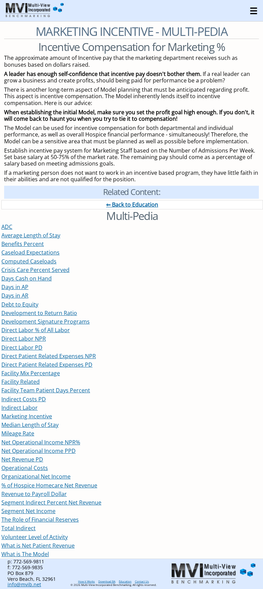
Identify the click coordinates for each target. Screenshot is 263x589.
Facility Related (20, 381)
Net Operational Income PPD (38, 451)
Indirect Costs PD (23, 399)
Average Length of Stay (30, 235)
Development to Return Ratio (39, 313)
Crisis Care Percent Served (35, 270)
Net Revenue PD (22, 459)
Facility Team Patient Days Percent (45, 390)
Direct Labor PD (21, 347)
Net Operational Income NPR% (40, 442)
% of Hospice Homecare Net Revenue (49, 485)
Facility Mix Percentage (30, 373)
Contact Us (142, 581)
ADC (6, 227)
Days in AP (14, 287)
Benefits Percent (22, 244)
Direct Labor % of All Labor (35, 330)
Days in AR (14, 295)
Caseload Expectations (30, 252)
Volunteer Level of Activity (34, 537)
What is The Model (25, 554)
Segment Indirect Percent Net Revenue (51, 502)
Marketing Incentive (26, 416)
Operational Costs (24, 468)
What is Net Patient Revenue (38, 545)
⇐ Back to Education (132, 204)
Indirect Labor (19, 407)
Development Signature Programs (45, 321)
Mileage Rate (17, 433)
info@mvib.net (24, 584)
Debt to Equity (19, 304)
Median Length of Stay (30, 425)
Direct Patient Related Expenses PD (46, 364)
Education (125, 581)
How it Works (86, 581)
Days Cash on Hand (26, 278)
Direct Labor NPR (23, 338)
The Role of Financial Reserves (40, 519)
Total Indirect (18, 528)
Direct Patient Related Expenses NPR (48, 356)
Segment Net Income (28, 511)
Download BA (106, 581)
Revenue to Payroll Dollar (34, 494)
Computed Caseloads (29, 261)
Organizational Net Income (36, 476)
